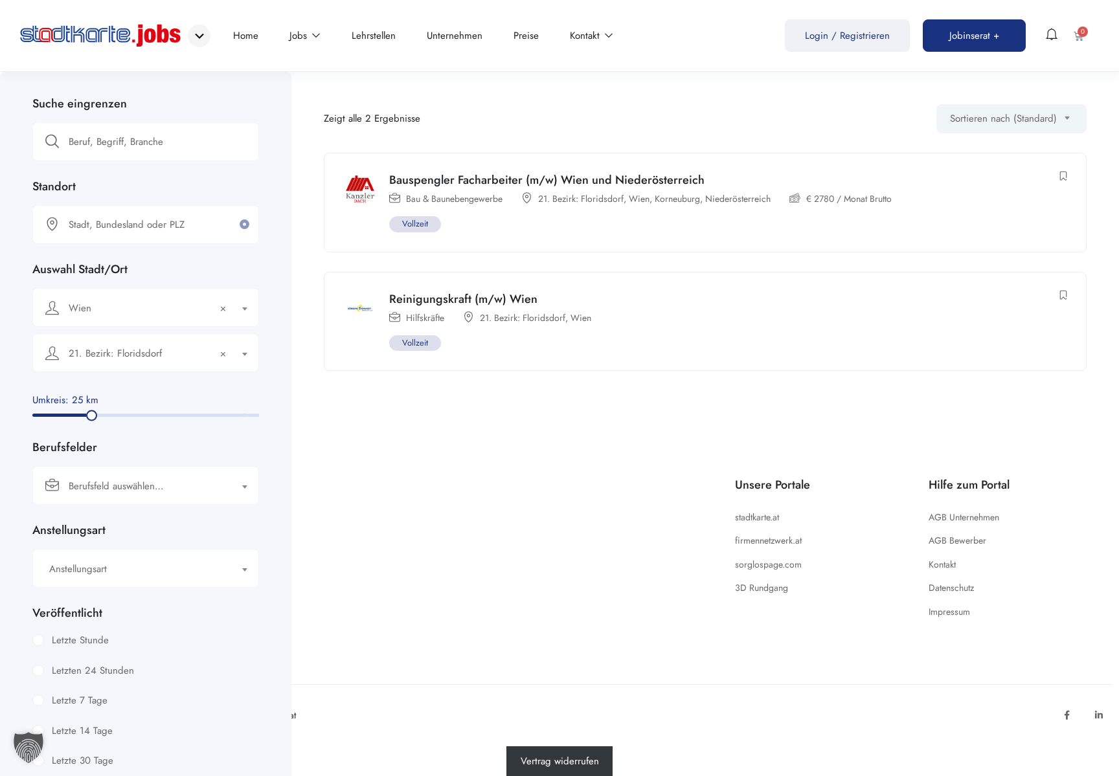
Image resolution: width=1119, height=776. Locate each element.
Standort (54, 186)
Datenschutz (951, 587)
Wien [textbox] (147, 308)
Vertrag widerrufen (560, 761)
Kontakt (586, 35)
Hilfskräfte (425, 317)
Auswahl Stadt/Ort (80, 269)
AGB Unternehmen (964, 517)
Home (245, 35)
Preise (526, 35)
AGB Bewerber (957, 540)
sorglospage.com (768, 564)
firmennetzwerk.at (768, 540)
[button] (28, 747)
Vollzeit (415, 223)
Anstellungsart (69, 530)
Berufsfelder (64, 447)
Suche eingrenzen (79, 103)
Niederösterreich (738, 198)
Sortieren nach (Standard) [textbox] (1003, 118)
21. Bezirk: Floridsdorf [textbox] (147, 353)
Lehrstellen (374, 35)
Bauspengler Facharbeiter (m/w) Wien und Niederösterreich (547, 180)
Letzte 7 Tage (79, 700)
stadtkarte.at (757, 517)
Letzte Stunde (80, 640)
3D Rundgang (761, 587)
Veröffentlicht (67, 613)
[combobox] (145, 307)
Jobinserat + (974, 35)
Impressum (949, 611)
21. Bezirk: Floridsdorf (581, 198)
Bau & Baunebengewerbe (454, 198)
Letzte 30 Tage (82, 760)
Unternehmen (454, 35)
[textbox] (137, 486)
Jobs (299, 35)
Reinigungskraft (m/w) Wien (463, 299)
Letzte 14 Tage (82, 731)
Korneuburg (677, 198)
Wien (639, 198)
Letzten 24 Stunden (93, 670)
